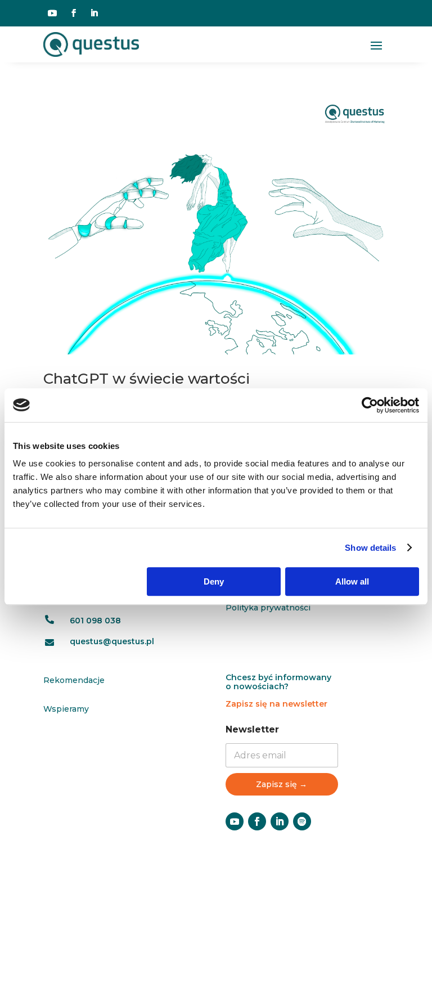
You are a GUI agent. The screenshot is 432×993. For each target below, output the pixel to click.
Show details (370, 547)
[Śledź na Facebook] (74, 13)
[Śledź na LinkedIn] (94, 13)
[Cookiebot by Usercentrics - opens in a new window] (370, 405)
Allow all (352, 581)
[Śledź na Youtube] (52, 13)
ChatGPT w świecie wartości (146, 379)
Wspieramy (66, 709)
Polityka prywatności (268, 608)
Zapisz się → (281, 784)
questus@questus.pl (112, 641)
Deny (214, 581)
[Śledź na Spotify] (302, 821)
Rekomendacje (74, 680)
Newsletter (252, 729)
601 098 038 (95, 620)
